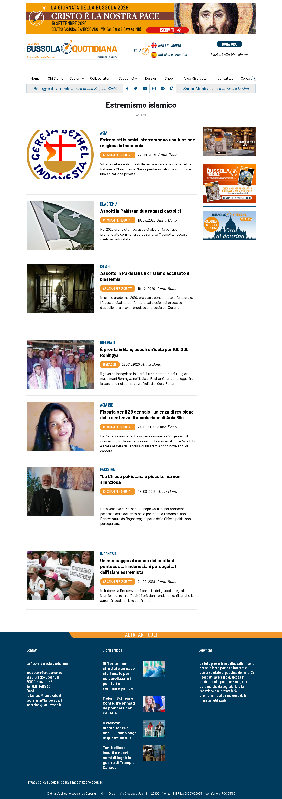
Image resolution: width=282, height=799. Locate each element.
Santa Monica (196, 88)
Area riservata (195, 78)
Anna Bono (168, 154)
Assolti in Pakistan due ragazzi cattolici (140, 211)
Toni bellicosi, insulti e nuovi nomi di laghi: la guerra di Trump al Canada (119, 757)
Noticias (172, 54)
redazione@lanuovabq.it (43, 695)
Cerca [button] (246, 78)
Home (35, 78)
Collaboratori (100, 78)
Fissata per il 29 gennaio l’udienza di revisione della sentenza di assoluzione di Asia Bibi (147, 414)
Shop (169, 78)
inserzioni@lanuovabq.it (43, 704)
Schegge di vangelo (51, 88)
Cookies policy (59, 782)
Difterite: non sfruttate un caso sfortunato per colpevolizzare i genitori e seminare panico (119, 676)
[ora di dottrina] (229, 225)
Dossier (150, 78)
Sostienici (126, 78)
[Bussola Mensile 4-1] (229, 141)
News (169, 44)
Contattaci (226, 78)
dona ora (229, 43)
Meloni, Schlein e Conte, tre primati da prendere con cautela (119, 705)
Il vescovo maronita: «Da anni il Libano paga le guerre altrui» (120, 730)
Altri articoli (141, 634)
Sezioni (75, 78)
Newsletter (229, 55)
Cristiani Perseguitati (117, 154)
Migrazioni (109, 364)
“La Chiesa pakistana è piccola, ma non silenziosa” (140, 479)
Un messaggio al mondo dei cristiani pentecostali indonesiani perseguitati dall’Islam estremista (138, 566)
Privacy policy (36, 782)
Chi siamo (55, 78)
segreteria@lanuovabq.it (44, 700)
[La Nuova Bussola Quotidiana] (72, 50)
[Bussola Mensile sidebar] (229, 183)
